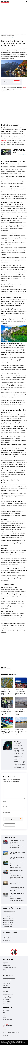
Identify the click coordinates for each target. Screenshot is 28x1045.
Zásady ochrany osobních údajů (20, 1042)
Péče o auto (5, 962)
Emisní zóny (5, 985)
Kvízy (4, 1012)
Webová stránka (6, 812)
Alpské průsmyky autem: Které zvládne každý (6, 693)
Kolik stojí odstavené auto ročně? (17, 862)
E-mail (5, 806)
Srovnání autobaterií (7, 1001)
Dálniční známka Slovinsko (8, 916)
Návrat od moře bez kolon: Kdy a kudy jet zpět (20, 693)
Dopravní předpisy (6, 981)
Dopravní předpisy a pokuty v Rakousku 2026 (6, 713)
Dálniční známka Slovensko (8, 913)
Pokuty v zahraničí (6, 983)
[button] (26, 2)
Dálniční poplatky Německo (8, 922)
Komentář (5, 784)
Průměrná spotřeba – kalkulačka (9, 967)
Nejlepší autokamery (6, 935)
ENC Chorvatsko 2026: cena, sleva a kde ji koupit (20, 733)
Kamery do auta (6, 999)
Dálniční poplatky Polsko (7, 924)
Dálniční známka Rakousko (8, 914)
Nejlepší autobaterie (6, 938)
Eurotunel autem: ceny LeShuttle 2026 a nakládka (20, 713)
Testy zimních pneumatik (7, 937)
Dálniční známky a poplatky (8, 979)
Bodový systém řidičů (7, 997)
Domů (2, 34)
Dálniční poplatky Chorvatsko (8, 920)
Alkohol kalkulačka (6, 965)
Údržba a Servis (6, 963)
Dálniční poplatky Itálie (7, 926)
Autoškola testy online (7, 996)
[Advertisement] (14, 18)
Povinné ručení (6, 969)
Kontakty (4, 1032)
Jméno (5, 801)
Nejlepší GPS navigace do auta (8, 940)
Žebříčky (4, 1015)
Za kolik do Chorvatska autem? (9, 978)
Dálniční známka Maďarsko (8, 918)
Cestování (6, 34)
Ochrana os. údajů (16, 1032)
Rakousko (11, 34)
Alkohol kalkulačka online (8, 994)
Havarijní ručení (6, 971)
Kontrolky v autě (6, 1003)
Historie (4, 1017)
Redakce (9, 1032)
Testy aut (4, 1013)
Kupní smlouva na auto (7, 1019)
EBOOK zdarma (6, 1010)
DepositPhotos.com (10, 1043)
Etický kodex (5, 1035)
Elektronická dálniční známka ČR (9, 911)
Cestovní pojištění (6, 987)
